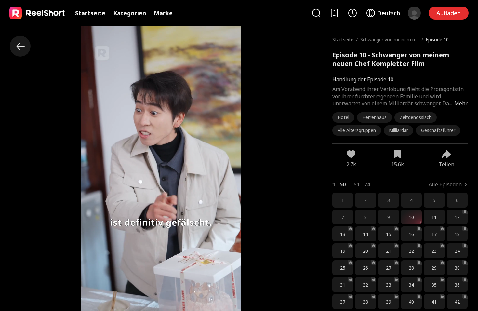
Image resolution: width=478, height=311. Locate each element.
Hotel (343, 117)
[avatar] (414, 13)
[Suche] (316, 13)
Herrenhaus (374, 117)
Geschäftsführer (438, 130)
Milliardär (398, 130)
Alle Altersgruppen (357, 130)
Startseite (90, 13)
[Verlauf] (352, 13)
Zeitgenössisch (416, 117)
